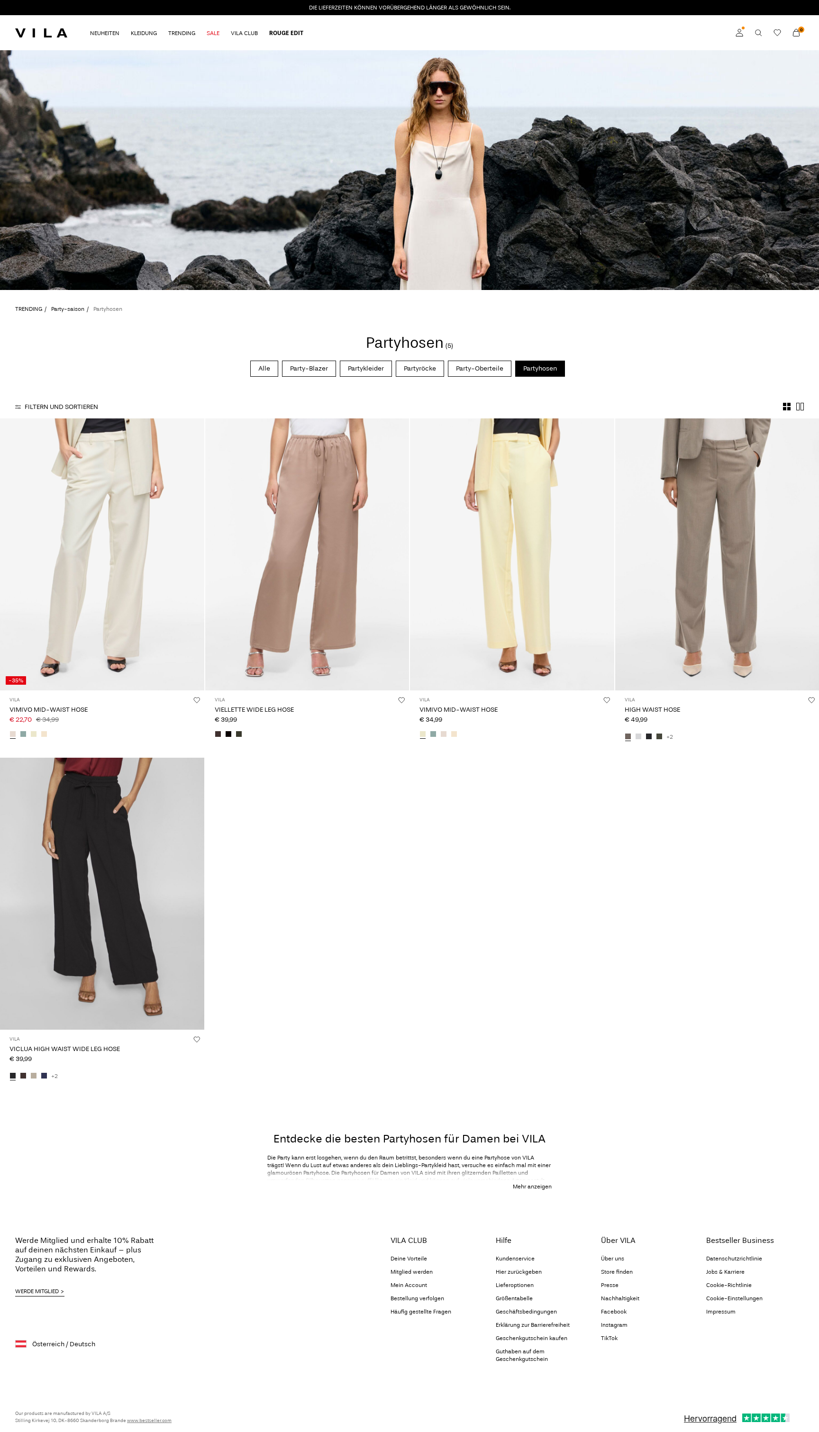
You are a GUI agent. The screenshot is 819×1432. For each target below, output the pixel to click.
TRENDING (28, 309)
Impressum (721, 1311)
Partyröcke (420, 368)
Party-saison (67, 309)
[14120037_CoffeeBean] (218, 734)
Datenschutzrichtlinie (734, 1258)
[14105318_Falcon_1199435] (628, 737)
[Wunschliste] (777, 32)
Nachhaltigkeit (620, 1298)
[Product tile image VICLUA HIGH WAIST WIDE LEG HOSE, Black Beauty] (102, 894)
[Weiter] (195, 554)
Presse (610, 1285)
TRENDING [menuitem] (181, 33)
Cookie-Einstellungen (734, 1298)
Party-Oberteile (479, 368)
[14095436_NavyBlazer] (44, 1076)
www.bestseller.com (149, 1420)
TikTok (609, 1338)
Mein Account (409, 1285)
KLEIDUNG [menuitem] (144, 33)
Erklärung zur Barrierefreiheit (533, 1325)
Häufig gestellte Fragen (421, 1311)
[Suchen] (758, 32)
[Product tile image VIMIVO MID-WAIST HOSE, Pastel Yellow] (512, 554)
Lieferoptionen (515, 1285)
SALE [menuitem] (213, 33)
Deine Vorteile (409, 1258)
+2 (669, 737)
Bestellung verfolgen (417, 1298)
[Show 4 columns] (787, 406)
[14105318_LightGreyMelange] (638, 737)
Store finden (617, 1272)
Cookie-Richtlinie (729, 1285)
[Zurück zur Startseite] (41, 32)
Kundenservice (515, 1258)
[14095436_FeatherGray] (33, 1076)
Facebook (614, 1311)
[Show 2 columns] (800, 406)
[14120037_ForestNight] (239, 734)
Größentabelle (514, 1298)
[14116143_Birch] (13, 734)
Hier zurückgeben (519, 1272)
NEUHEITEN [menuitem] (104, 33)
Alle (264, 368)
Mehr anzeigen (532, 1186)
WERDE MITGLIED (37, 1291)
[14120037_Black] (228, 734)
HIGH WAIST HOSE (652, 710)
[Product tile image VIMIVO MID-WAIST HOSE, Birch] (102, 554)
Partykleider (366, 368)
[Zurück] (8, 554)
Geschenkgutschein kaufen (531, 1338)
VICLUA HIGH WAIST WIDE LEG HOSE (64, 1049)
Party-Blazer (309, 368)
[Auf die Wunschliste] (196, 700)
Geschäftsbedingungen (526, 1311)
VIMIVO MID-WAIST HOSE (48, 710)
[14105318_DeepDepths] (659, 737)
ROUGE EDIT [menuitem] (286, 33)
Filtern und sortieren (61, 407)
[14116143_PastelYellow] (33, 734)
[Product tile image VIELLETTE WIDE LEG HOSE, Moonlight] (307, 554)
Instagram (614, 1325)
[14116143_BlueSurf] (23, 734)
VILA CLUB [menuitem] (244, 33)
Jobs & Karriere (725, 1272)
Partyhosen (540, 368)
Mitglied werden (412, 1272)
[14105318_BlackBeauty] (649, 737)
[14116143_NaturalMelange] (44, 734)
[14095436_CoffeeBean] (23, 1076)
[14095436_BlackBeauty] (13, 1076)
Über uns (612, 1258)
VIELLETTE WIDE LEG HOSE (254, 710)
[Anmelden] (739, 32)
